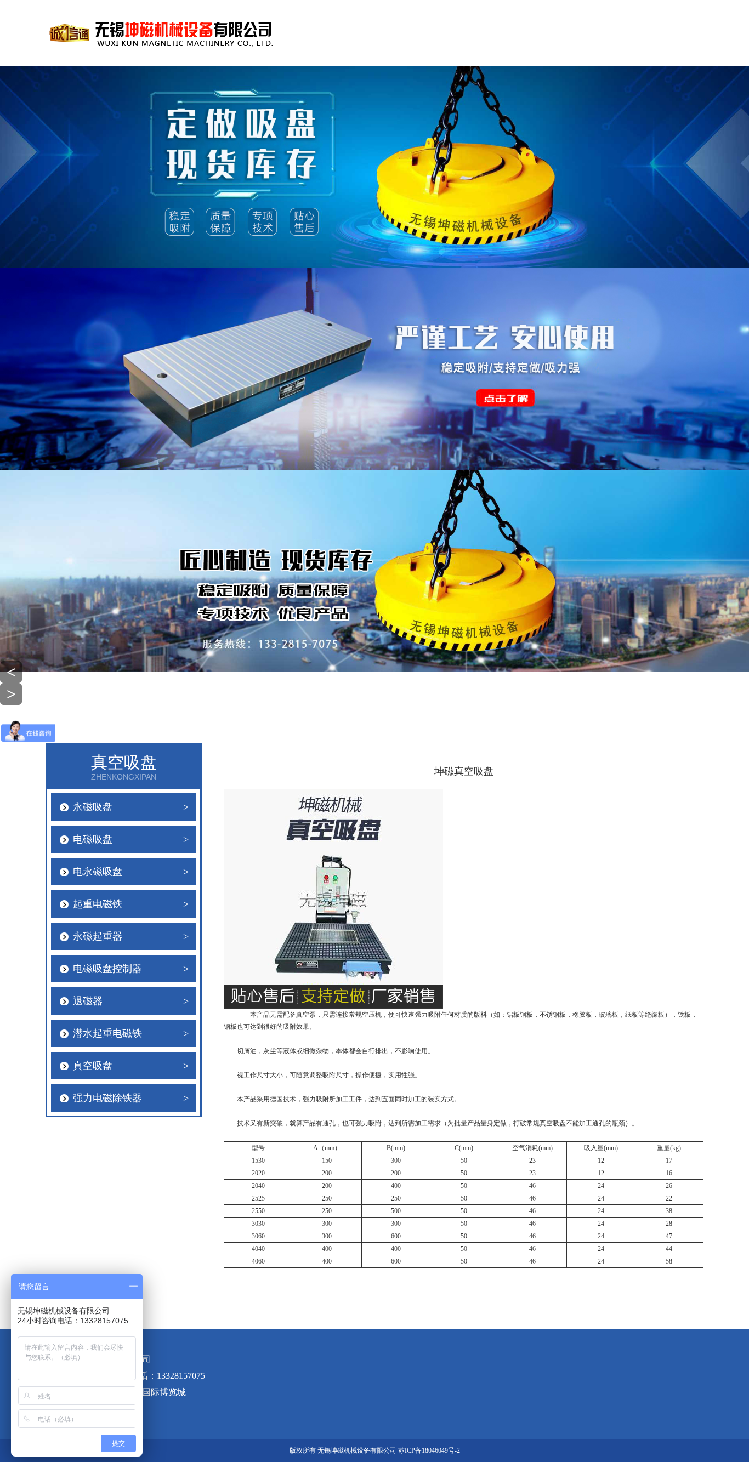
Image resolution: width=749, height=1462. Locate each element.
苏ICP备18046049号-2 (429, 1450)
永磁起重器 (131, 936)
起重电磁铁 (131, 903)
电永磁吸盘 (131, 871)
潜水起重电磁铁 (131, 1033)
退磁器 (131, 1000)
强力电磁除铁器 (131, 1098)
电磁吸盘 (131, 839)
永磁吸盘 (131, 806)
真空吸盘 (131, 1065)
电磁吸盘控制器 (131, 968)
